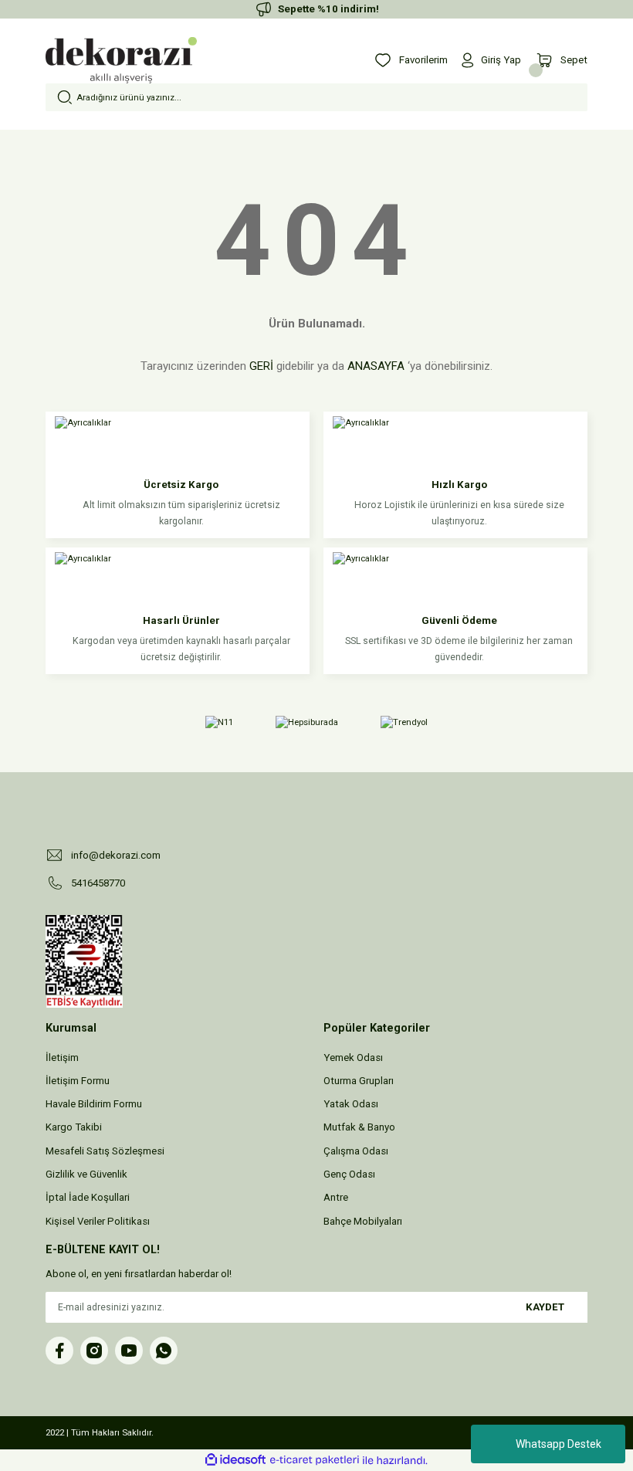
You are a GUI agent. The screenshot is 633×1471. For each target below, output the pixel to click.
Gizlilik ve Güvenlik (86, 1174)
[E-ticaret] (314, 1460)
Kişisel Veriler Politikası (98, 1221)
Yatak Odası (350, 1104)
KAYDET (545, 1307)
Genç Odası (349, 1174)
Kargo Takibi (74, 1127)
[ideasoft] (235, 1460)
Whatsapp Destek (558, 1444)
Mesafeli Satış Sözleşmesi (105, 1151)
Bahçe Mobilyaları (362, 1221)
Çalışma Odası (355, 1151)
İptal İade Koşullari (88, 1197)
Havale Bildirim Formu (94, 1104)
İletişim (62, 1057)
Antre (335, 1197)
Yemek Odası (353, 1057)
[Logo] (121, 60)
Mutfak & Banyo (359, 1127)
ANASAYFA (376, 366)
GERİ (261, 366)
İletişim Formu (78, 1080)
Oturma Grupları (358, 1080)
